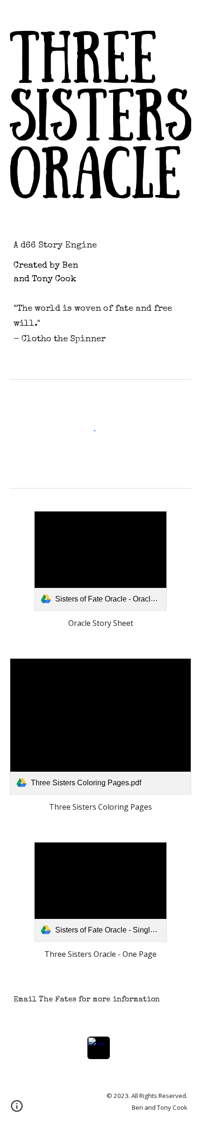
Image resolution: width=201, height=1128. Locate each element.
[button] (17, 1109)
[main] (101, 261)
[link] (100, 561)
